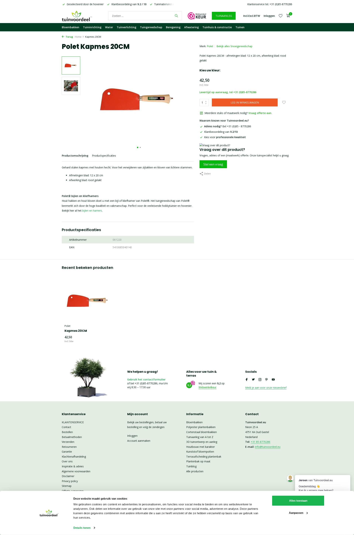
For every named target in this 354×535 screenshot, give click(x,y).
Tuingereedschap (151, 27)
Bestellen (67, 432)
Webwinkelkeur (207, 387)
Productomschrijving (75, 155)
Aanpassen (296, 512)
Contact (66, 427)
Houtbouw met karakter (200, 447)
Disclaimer (68, 476)
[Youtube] (273, 380)
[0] (287, 15)
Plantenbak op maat (198, 461)
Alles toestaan (298, 500)
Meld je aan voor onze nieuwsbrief (266, 387)
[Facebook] (246, 380)
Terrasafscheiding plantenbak (203, 456)
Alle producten (194, 471)
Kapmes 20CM (76, 331)
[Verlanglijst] (280, 16)
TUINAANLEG (224, 16)
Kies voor (225, 137)
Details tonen (82, 527)
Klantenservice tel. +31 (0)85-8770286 (269, 4)
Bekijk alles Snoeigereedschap (234, 46)
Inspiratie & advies (73, 466)
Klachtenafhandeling (74, 456)
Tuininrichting (92, 27)
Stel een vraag (213, 164)
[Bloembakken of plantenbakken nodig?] (82, 15)
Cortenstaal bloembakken (201, 432)
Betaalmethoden (72, 437)
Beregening (173, 27)
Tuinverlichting (126, 27)
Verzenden (68, 442)
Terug (69, 36)
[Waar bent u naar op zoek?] (176, 16)
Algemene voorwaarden (76, 471)
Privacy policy (70, 481)
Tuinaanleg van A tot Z (199, 437)
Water (109, 27)
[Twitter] (253, 380)
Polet (210, 46)
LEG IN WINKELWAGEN (245, 102)
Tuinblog (191, 466)
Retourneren (69, 447)
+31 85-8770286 (260, 442)
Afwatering (191, 27)
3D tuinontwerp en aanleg (201, 442)
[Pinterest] (266, 380)
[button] (137, 147)
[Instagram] (259, 380)
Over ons (67, 461)
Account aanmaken (138, 440)
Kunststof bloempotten (200, 451)
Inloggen (132, 435)
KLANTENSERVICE (73, 422)
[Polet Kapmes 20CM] (88, 300)
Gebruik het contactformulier (146, 379)
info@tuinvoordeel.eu (267, 447)
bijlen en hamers (92, 210)
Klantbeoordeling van (221, 132)
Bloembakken (70, 27)
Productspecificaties (104, 155)
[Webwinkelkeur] (197, 15)
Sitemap (67, 486)
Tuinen (239, 27)
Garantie (67, 451)
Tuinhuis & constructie (217, 27)
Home (78, 36)
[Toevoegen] (106, 339)
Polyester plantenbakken (201, 427)
